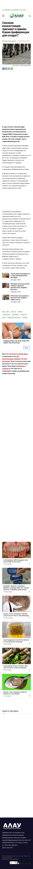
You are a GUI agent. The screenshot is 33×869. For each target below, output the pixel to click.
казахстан (6, 314)
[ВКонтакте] (3, 69)
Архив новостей (7, 847)
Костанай (15, 314)
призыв (24, 317)
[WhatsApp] (12, 69)
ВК (18, 356)
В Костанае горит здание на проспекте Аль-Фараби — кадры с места (20, 297)
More (26, 347)
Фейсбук (17, 359)
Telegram (5, 368)
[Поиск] (30, 16)
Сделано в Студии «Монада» (10, 859)
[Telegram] (9, 69)
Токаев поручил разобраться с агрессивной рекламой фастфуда (20, 275)
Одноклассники (7, 359)
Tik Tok (23, 359)
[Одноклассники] (6, 69)
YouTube (13, 354)
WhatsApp (20, 366)
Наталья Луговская (9, 41)
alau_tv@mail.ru (12, 845)
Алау (7, 311)
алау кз (13, 311)
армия (20, 311)
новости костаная (13, 317)
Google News (23, 354)
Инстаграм (6, 361)
